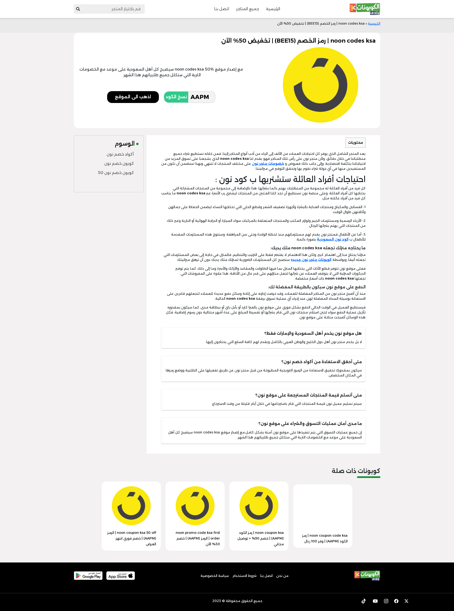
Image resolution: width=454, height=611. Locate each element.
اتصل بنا (221, 9)
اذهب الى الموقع (133, 96)
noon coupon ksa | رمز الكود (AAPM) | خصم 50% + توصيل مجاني (260, 538)
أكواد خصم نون (120, 154)
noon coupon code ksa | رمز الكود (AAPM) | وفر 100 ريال (325, 538)
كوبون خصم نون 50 (116, 172)
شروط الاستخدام (244, 576)
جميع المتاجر (247, 9)
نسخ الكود (176, 96)
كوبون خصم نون (119, 163)
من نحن (282, 576)
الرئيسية (273, 9)
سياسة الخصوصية (215, 576)
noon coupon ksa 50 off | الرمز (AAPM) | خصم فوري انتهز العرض (131, 538)
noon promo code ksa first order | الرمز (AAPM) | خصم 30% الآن (198, 538)
